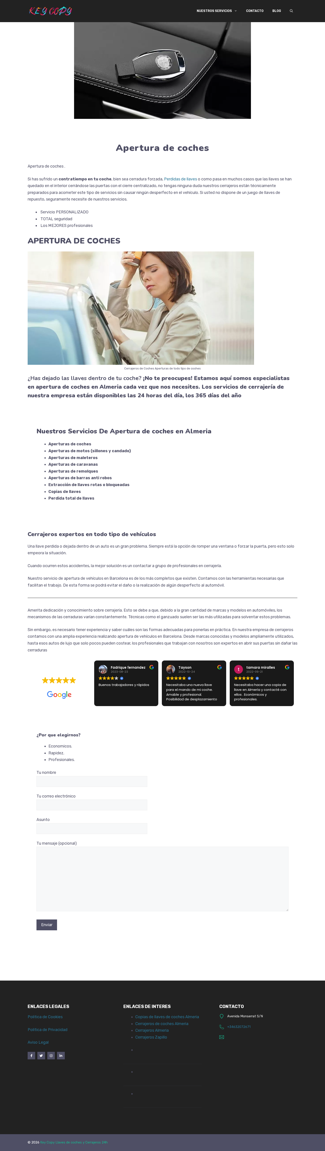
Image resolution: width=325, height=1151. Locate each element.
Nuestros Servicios (214, 11)
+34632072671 (238, 1027)
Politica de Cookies (45, 1016)
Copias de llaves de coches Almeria (167, 1016)
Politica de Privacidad (47, 1029)
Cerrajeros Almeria (152, 1030)
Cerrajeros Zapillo (151, 1037)
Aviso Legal (38, 1042)
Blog (276, 11)
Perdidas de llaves (180, 179)
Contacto (255, 11)
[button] (291, 11)
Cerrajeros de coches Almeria (161, 1023)
